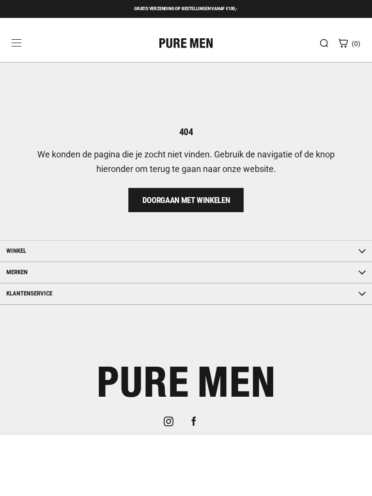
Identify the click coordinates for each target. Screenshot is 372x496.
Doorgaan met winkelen (186, 200)
